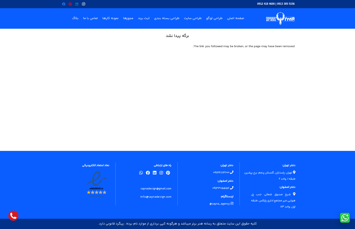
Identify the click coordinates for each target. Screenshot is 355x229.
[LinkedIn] (77, 4)
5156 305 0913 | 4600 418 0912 (276, 3)
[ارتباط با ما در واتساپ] (345, 218)
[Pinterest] (70, 4)
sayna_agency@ (220, 204)
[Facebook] (63, 4)
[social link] (168, 173)
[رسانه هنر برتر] (280, 18)
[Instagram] (83, 4)
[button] (100, 18)
